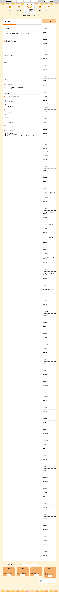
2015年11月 (45, 525)
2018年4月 (45, 418)
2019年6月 (45, 367)
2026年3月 (45, 43)
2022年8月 (45, 217)
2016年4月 (45, 507)
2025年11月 (45, 58)
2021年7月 (45, 282)
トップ (4, 17)
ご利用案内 (10, 10)
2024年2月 (45, 140)
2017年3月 (45, 466)
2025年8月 (45, 69)
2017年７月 (45, 448)
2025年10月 (45, 61)
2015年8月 (45, 536)
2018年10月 (45, 396)
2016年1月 (45, 518)
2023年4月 (45, 177)
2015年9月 (45, 533)
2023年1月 (45, 188)
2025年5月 (45, 80)
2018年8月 (45, 403)
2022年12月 (45, 197)
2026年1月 (45, 50)
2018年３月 (45, 422)
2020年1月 (45, 341)
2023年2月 (45, 185)
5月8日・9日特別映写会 (48, 289)
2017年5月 (45, 459)
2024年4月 (45, 133)
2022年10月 (45, 204)
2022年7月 (45, 221)
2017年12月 (45, 433)
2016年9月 (45, 488)
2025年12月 (45, 54)
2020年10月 (45, 319)
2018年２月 (45, 426)
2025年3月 (45, 92)
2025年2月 (45, 96)
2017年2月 (45, 470)
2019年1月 (45, 389)
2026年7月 (45, 28)
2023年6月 (45, 170)
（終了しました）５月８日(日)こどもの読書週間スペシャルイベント (49, 237)
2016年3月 (45, 510)
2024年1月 (45, 144)
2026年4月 (45, 39)
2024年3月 (45, 137)
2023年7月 (45, 166)
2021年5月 (45, 293)
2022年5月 (45, 232)
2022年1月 (45, 249)
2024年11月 (45, 107)
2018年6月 (45, 411)
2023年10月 (45, 155)
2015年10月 (45, 529)
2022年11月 (45, 201)
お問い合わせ (26, 564)
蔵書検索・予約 (19, 10)
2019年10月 (45, 352)
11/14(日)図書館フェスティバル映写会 (49, 258)
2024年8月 (45, 118)
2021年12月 (45, 253)
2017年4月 (45, 462)
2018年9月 (45, 400)
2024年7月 (45, 122)
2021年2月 (45, 304)
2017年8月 (45, 451)
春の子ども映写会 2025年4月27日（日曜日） (49, 85)
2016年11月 (45, 481)
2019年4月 (45, 374)
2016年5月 (45, 503)
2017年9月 (45, 444)
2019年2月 (45, 392)
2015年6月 (45, 544)
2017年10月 (45, 440)
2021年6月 (45, 285)
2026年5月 (45, 36)
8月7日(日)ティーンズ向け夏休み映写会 (48, 213)
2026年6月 (45, 32)
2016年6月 (45, 499)
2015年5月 (45, 547)
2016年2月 (45, 514)
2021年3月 (45, 300)
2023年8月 (45, 162)
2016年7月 (45, 496)
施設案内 (40, 10)
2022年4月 (45, 242)
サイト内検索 (41, 1)
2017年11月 (45, 437)
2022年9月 (45, 208)
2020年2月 (45, 333)
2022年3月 (45, 246)
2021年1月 (45, 307)
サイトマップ (35, 564)
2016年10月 (45, 485)
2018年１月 (45, 429)
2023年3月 (45, 181)
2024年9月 (45, 114)
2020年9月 (45, 322)
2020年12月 (45, 315)
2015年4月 (45, 551)
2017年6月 (45, 455)
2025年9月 (45, 65)
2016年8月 (45, 492)
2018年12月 (45, 385)
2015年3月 (45, 555)
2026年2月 (45, 47)
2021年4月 (45, 296)
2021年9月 (45, 269)
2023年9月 (45, 159)
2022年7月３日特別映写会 (48, 224)
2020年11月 (45, 311)
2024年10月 (45, 111)
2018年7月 (45, 407)
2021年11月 (45, 262)
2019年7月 (45, 363)
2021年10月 (45, 265)
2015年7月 (45, 540)
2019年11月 (45, 348)
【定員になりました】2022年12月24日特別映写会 (49, 193)
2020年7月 (45, 326)
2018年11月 (45, 381)
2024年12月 (45, 103)
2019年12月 (45, 344)
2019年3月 (45, 378)
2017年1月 (45, 474)
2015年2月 (45, 558)
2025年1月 (45, 100)
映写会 (7, 17)
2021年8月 (45, 278)
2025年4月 (45, 89)
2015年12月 (45, 522)
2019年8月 (45, 359)
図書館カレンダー (49, 10)
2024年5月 (45, 129)
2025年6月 (45, 76)
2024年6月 (45, 126)
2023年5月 (45, 174)
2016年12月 (45, 477)
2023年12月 (45, 148)
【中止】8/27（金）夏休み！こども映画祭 (49, 274)
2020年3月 (45, 337)
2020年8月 (45, 330)
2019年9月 (45, 355)
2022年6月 (45, 228)
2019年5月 (45, 370)
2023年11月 (45, 151)
